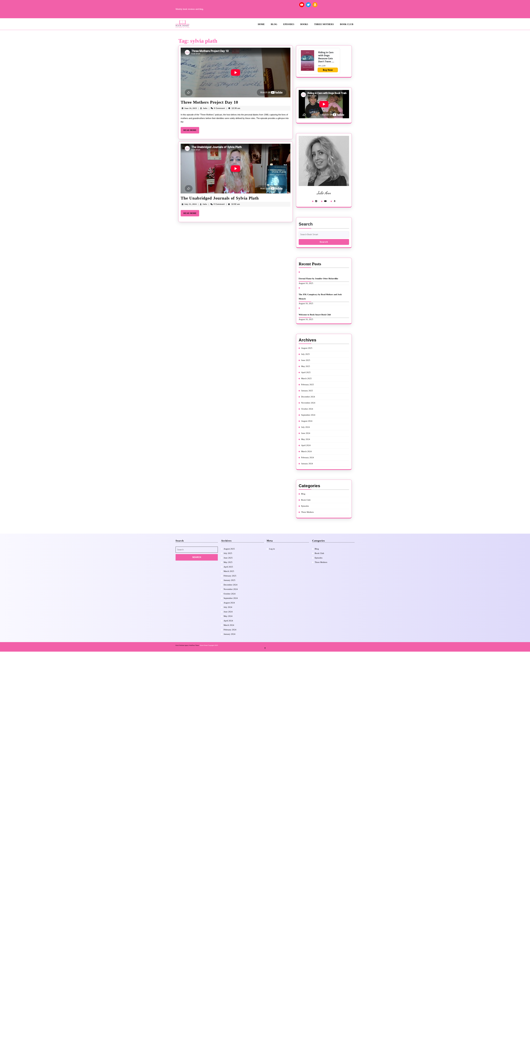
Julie (205, 108)
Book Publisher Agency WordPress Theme (187, 645)
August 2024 (306, 421)
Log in (272, 549)
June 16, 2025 (190, 108)
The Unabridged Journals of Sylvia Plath (220, 198)
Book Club (346, 24)
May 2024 (305, 439)
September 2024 (308, 415)
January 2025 (307, 391)
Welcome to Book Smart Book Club (315, 315)
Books (304, 24)
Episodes (288, 24)
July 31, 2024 (190, 204)
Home (261, 24)
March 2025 (306, 378)
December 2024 (308, 397)
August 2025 (306, 348)
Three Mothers (324, 24)
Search (306, 224)
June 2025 (305, 360)
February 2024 (307, 457)
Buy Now (328, 69)
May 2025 (305, 366)
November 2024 (308, 403)
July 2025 (305, 354)
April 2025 (306, 372)
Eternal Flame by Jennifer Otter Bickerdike (318, 278)
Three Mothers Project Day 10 (209, 102)
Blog (274, 24)
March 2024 (306, 451)
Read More (191, 131)
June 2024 (305, 433)
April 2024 (306, 445)
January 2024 (307, 463)
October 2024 (307, 409)
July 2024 (305, 427)
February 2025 (307, 384)
